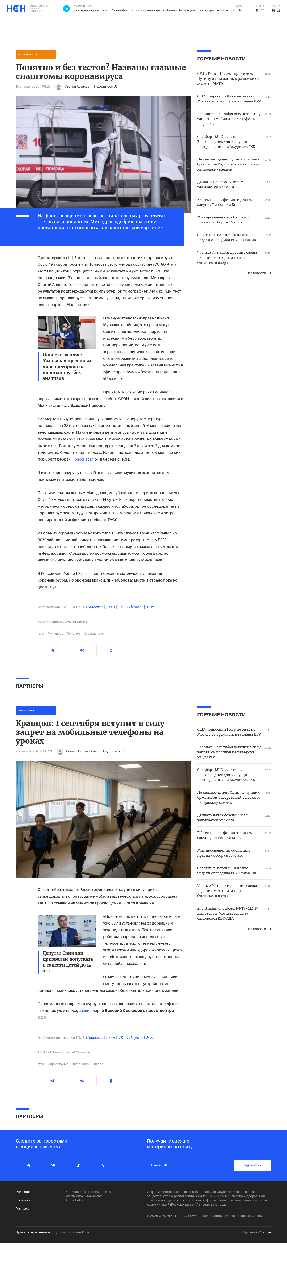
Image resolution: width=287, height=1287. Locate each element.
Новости (94, 607)
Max (150, 607)
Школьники (81, 1064)
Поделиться (103, 86)
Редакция (23, 1192)
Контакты (23, 1200)
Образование (58, 1064)
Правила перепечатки (33, 1232)
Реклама (22, 1209)
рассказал (84, 459)
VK (120, 607)
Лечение (73, 634)
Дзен (110, 607)
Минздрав (55, 634)
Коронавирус (93, 634)
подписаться (253, 1165)
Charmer (264, 1232)
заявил (85, 1010)
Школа (98, 1064)
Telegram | (136, 607)
